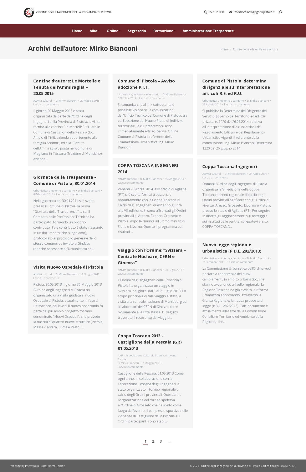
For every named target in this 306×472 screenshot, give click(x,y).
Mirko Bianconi (113, 48)
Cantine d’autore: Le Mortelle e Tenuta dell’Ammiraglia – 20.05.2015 (66, 87)
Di (66, 100)
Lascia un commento (46, 104)
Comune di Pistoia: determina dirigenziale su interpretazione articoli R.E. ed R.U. (236, 87)
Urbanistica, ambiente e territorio (138, 94)
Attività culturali (42, 100)
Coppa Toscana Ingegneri (229, 166)
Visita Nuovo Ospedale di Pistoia (68, 267)
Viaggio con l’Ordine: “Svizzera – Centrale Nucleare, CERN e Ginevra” (152, 256)
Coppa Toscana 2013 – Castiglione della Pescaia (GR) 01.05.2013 (150, 342)
